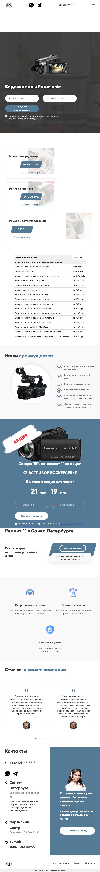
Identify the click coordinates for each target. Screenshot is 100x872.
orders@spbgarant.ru (22, 846)
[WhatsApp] (33, 5)
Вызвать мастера (73, 548)
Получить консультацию (22, 108)
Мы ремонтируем (60, 863)
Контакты (90, 863)
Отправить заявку (31, 516)
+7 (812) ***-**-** (67, 5)
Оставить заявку (77, 830)
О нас (77, 863)
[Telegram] (39, 5)
